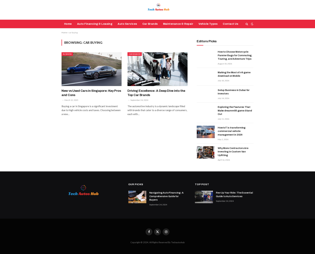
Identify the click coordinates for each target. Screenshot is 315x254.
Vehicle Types (208, 23)
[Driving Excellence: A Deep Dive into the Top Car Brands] (157, 69)
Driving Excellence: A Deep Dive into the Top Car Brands (156, 93)
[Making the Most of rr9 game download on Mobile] (206, 76)
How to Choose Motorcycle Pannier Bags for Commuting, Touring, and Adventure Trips (235, 55)
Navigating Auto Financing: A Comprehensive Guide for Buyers (166, 196)
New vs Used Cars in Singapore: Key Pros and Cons (91, 93)
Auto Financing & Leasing (95, 23)
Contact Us (230, 23)
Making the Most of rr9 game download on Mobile (234, 74)
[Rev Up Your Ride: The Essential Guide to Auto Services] (204, 197)
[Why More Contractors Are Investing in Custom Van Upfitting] (206, 152)
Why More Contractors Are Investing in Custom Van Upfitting (233, 151)
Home (68, 23)
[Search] (247, 24)
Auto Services (127, 23)
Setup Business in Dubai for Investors (234, 92)
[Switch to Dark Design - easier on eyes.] (251, 24)
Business (67, 54)
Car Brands (150, 23)
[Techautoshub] (157, 10)
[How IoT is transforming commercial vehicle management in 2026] (206, 132)
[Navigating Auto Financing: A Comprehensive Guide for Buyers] (137, 197)
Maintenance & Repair (178, 23)
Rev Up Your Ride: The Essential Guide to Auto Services (234, 194)
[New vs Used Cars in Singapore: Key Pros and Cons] (92, 69)
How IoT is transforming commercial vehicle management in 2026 (231, 131)
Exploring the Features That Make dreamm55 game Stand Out (235, 110)
